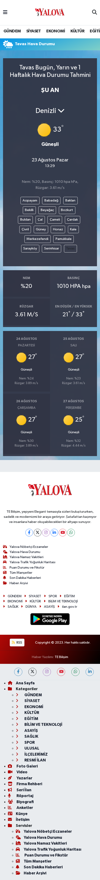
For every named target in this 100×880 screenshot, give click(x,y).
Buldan (25, 219)
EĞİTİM (69, 596)
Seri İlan (23, 790)
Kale (73, 229)
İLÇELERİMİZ (36, 754)
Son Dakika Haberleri (25, 578)
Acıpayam (30, 200)
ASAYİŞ (49, 606)
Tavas (70, 248)
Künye (21, 814)
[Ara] (94, 13)
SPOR (53, 596)
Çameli (55, 219)
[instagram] (47, 672)
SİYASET (33, 31)
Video (21, 772)
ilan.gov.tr (69, 606)
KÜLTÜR (77, 31)
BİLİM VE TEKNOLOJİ (63, 601)
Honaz (58, 229)
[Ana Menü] (5, 12)
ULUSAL (31, 748)
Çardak (72, 219)
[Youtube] (63, 532)
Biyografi (25, 802)
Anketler (24, 808)
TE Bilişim (61, 657)
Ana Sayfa (25, 683)
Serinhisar (51, 248)
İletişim (23, 820)
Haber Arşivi (19, 583)
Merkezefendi (37, 239)
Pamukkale (64, 239)
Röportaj (24, 796)
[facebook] (18, 672)
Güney (41, 229)
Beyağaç (47, 210)
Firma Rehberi (29, 784)
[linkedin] (90, 672)
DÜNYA (31, 606)
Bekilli (29, 210)
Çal (40, 219)
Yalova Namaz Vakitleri (26, 557)
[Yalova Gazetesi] (49, 12)
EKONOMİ (55, 31)
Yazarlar (24, 778)
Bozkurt (67, 210)
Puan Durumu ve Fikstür (27, 567)
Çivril (25, 229)
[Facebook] (29, 532)
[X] (37, 532)
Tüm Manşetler (21, 572)
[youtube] (61, 672)
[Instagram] (46, 532)
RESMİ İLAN (35, 760)
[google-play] (50, 620)
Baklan (70, 200)
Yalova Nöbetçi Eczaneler (29, 547)
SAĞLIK (13, 606)
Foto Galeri (27, 766)
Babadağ (51, 200)
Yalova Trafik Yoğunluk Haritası (32, 562)
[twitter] (32, 672)
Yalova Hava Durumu (25, 552)
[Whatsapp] (71, 532)
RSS (19, 642)
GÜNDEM (12, 31)
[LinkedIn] (54, 532)
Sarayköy (30, 248)
